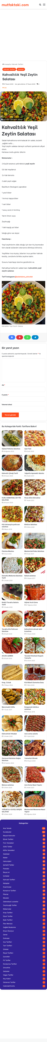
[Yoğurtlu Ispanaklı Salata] (34, 463)
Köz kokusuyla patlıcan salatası (11, 525)
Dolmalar (6, 938)
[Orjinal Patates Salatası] (12, 438)
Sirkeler (6, 949)
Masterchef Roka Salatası (34, 551)
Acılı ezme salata (31, 733)
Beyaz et (6, 872)
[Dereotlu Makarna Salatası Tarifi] (12, 565)
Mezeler (6, 898)
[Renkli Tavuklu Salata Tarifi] (12, 592)
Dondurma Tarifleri (10, 964)
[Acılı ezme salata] (34, 723)
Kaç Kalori (6, 979)
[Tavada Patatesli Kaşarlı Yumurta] (34, 645)
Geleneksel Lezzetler (10, 902)
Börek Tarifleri (8, 839)
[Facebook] (11, 337)
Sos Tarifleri (7, 942)
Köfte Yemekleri (8, 850)
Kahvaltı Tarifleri (17, 64)
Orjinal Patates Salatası (11, 448)
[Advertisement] (23, 34)
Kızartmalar (7, 887)
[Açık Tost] (34, 438)
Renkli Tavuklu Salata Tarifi (10, 603)
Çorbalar (6, 876)
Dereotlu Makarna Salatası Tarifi (12, 576)
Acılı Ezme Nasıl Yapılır (33, 785)
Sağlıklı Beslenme (9, 927)
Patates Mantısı (8, 551)
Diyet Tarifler (8, 916)
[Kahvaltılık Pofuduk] (12, 723)
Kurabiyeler (7, 832)
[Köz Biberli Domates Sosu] (34, 672)
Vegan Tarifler (8, 975)
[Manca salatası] (12, 775)
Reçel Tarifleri (8, 953)
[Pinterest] (19, 337)
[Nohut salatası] (34, 565)
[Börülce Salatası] (34, 514)
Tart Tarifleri (7, 946)
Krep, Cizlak (6, 682)
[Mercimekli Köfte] (12, 697)
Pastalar (6, 869)
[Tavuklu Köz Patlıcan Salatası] (12, 619)
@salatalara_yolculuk (24, 277)
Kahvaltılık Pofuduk (9, 733)
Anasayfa (7, 64)
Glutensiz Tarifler (9, 982)
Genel (5, 935)
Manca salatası (8, 785)
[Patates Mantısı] (12, 541)
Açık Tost (27, 448)
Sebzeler (6, 971)
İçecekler (6, 957)
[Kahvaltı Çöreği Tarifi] (12, 463)
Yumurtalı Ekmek (31, 758)
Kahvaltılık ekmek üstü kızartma (33, 630)
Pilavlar (5, 894)
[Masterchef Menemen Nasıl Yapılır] (34, 799)
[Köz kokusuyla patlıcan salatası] (12, 514)
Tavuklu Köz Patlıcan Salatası (10, 630)
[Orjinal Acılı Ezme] (34, 592)
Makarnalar (7, 909)
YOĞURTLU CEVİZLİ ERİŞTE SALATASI (12, 810)
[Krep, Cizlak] (12, 672)
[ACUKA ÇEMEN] (12, 645)
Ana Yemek (7, 828)
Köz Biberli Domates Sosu (34, 682)
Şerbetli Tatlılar (8, 865)
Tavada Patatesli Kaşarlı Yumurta (33, 656)
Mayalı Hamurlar (9, 836)
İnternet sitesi (7, 404)
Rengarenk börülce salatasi (31, 708)
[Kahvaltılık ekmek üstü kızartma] (34, 619)
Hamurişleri (7, 861)
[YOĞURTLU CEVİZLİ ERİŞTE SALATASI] (12, 799)
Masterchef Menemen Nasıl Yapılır (34, 810)
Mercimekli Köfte (8, 707)
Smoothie (6, 968)
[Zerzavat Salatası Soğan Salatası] (12, 748)
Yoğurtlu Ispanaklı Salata (34, 473)
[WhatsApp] (27, 337)
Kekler (5, 858)
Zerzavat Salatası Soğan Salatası (11, 759)
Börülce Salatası (30, 524)
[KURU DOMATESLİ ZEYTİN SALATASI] (12, 487)
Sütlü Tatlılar (7, 847)
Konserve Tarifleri (9, 891)
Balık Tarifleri (7, 920)
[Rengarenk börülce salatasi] (34, 697)
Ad (3, 385)
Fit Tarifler (6, 960)
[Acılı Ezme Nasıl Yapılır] (34, 775)
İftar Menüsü (7, 924)
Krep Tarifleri (7, 913)
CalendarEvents (9, 986)
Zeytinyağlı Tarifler (10, 905)
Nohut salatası (30, 575)
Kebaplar (6, 883)
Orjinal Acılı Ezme (31, 602)
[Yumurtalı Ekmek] (34, 748)
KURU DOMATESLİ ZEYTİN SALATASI (11, 498)
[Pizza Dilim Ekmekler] (34, 487)
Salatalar (21, 69)
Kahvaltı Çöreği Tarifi (10, 473)
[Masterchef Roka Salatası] (34, 541)
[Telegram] (35, 337)
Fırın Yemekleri (8, 843)
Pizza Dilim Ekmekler (32, 497)
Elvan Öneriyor (8, 931)
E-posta (5, 395)
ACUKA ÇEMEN (7, 655)
